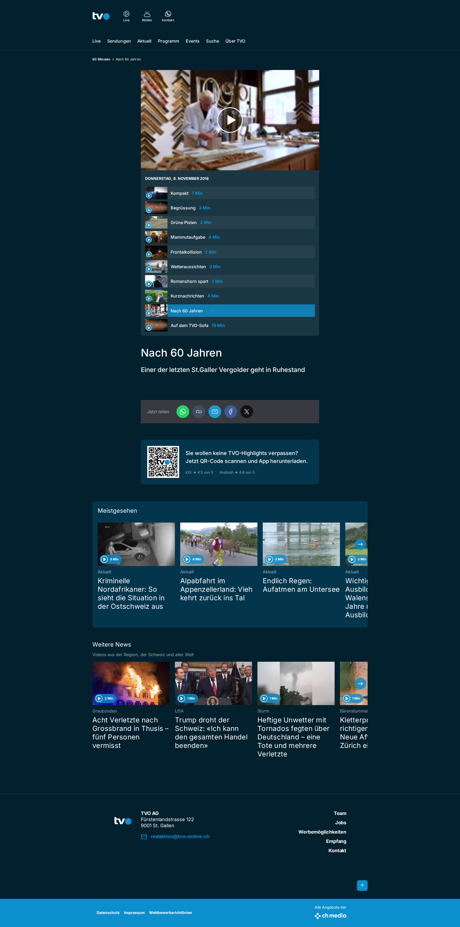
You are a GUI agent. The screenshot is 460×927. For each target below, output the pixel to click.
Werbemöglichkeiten (322, 832)
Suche (212, 41)
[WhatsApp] (182, 411)
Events (193, 41)
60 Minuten (101, 59)
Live (96, 41)
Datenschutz (108, 912)
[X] (246, 411)
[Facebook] (230, 411)
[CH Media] (330, 915)
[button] (198, 411)
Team (340, 813)
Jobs (340, 822)
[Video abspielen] (230, 120)
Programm (168, 41)
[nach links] (99, 544)
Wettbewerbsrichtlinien (170, 912)
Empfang (336, 841)
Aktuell (144, 41)
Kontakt (337, 850)
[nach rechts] (360, 544)
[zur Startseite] (101, 16)
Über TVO (235, 41)
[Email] (214, 411)
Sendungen (119, 41)
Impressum (134, 912)
